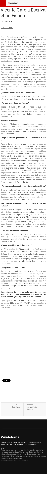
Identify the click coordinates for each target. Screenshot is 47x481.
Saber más (33, 444)
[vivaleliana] (13, 3)
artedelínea (24, 461)
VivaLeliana (12, 468)
